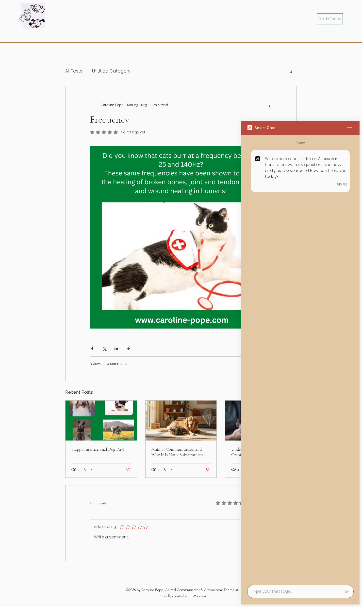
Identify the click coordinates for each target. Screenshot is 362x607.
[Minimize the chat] (349, 128)
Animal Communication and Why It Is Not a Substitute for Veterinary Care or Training (177, 451)
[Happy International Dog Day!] (101, 421)
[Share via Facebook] (92, 348)
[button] (290, 71)
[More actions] (269, 105)
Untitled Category (111, 71)
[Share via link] (128, 348)
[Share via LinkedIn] (116, 348)
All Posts (73, 71)
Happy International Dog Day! (97, 449)
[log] (300, 358)
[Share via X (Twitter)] (104, 348)
